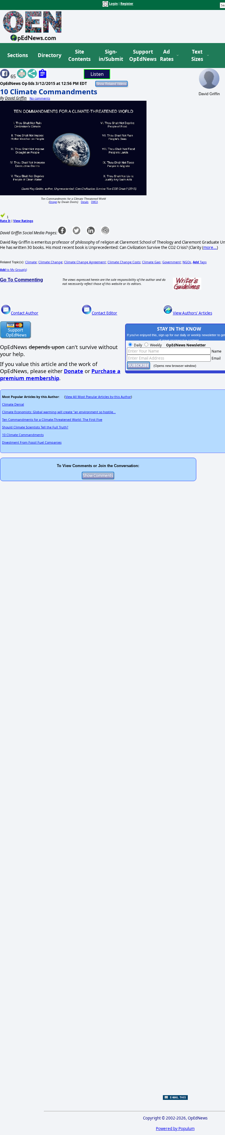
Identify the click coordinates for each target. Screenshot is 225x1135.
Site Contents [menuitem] (79, 55)
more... (210, 247)
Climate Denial (13, 404)
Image (53, 202)
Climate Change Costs (124, 262)
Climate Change (50, 262)
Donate (73, 371)
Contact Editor (104, 313)
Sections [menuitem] (17, 55)
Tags (200, 262)
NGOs (187, 262)
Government (171, 262)
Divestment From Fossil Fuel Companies (32, 442)
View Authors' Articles (192, 313)
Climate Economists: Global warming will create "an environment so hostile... (59, 412)
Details (84, 202)
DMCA (94, 202)
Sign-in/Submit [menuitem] (110, 55)
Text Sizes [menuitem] (197, 55)
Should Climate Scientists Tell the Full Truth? (35, 427)
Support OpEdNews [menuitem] (140, 55)
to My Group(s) (13, 270)
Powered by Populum (175, 1128)
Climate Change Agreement (85, 262)
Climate (31, 262)
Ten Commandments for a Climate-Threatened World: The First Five (52, 420)
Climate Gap (151, 262)
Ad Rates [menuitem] (166, 55)
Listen (97, 74)
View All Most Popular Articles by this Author (98, 397)
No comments (40, 98)
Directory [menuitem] (49, 55)
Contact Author (24, 313)
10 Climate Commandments (48, 91)
